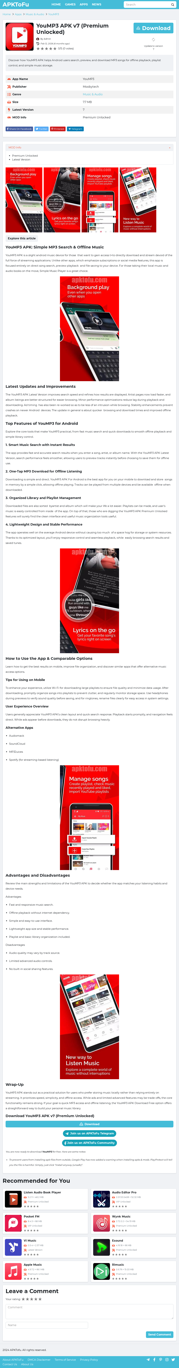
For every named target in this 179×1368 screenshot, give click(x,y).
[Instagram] (167, 1360)
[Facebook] (154, 1360)
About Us (27, 1364)
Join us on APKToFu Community (90, 1143)
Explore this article (22, 238)
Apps (84, 4)
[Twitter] (173, 1360)
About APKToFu (13, 1359)
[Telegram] (148, 1360)
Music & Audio (93, 94)
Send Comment (159, 1334)
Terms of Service (65, 1359)
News (96, 4)
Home (56, 4)
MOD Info (15, 147)
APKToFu (16, 4)
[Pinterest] (160, 1360)
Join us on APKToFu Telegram (91, 1133)
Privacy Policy (89, 1359)
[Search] (172, 4)
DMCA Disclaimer (39, 1359)
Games (70, 4)
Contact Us (10, 1364)
